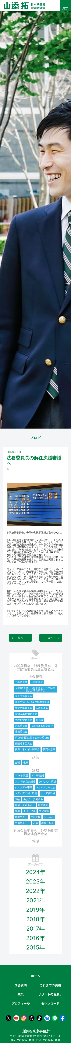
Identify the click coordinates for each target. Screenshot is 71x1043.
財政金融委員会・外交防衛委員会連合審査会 (35, 832)
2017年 (35, 928)
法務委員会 (21, 731)
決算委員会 (21, 725)
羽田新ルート (22, 822)
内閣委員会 (37, 681)
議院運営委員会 (23, 743)
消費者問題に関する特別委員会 (32, 737)
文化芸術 (44, 810)
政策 (35, 757)
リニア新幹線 (48, 793)
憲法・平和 (29, 810)
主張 (17, 762)
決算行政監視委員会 (42, 725)
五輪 (17, 799)
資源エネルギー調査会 (27, 749)
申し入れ (49, 816)
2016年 (35, 938)
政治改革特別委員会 (26, 713)
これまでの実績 (50, 985)
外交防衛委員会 (23, 707)
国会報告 (35, 676)
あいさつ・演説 (47, 781)
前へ (20, 637)
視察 (25, 762)
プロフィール (21, 1003)
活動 (35, 770)
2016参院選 (21, 775)
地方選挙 (43, 805)
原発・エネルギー (25, 805)
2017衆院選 (37, 775)
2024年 (35, 872)
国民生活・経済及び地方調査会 (32, 701)
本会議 (39, 719)
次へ (50, 637)
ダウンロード (50, 1003)
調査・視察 (47, 822)
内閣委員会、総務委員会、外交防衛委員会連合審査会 (35, 667)
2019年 (35, 909)
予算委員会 (21, 681)
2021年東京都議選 (25, 781)
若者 (35, 822)
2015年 (35, 947)
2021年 (35, 900)
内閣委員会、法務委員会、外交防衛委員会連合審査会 (35, 689)
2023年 (35, 881)
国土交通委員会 (23, 696)
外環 (17, 810)
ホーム (35, 976)
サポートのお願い (50, 994)
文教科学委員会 (23, 719)
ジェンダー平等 (23, 787)
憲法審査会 (42, 707)
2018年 (35, 919)
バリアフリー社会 (45, 787)
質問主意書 (49, 749)
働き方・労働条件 (33, 799)
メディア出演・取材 (26, 793)
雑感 (35, 841)
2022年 (35, 890)
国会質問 (21, 985)
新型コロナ (21, 816)
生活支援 (36, 816)
